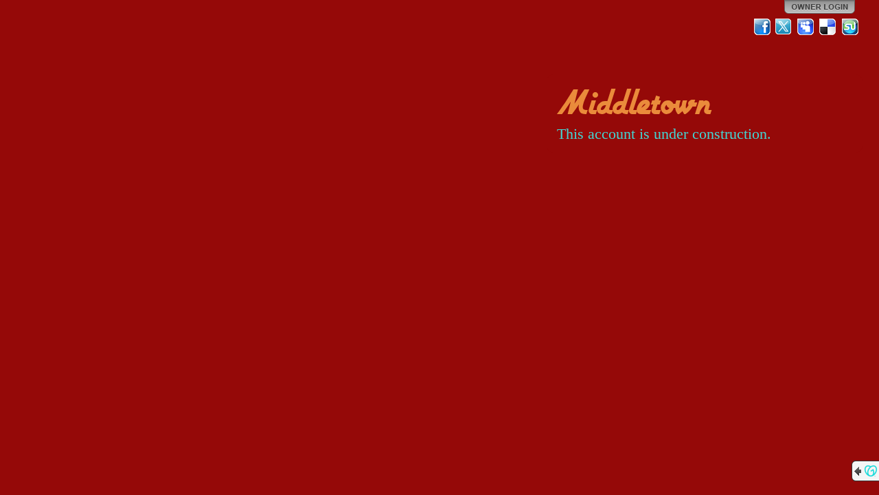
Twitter (784, 26)
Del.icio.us (828, 26)
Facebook (762, 26)
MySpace (806, 26)
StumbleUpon (850, 26)
